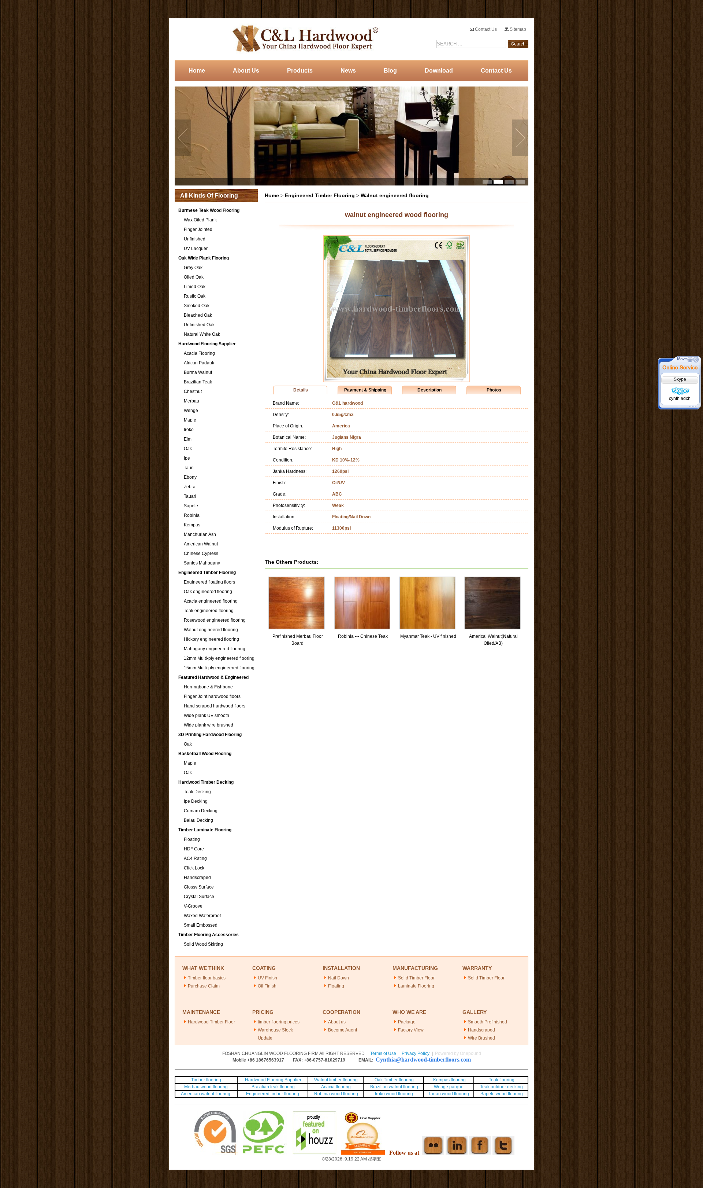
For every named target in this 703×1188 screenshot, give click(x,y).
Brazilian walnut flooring (393, 1086)
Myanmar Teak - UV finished (428, 636)
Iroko (189, 429)
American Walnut (201, 544)
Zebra (190, 486)
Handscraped (197, 877)
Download (439, 70)
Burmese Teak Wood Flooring (208, 210)
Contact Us (485, 29)
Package (407, 1022)
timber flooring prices (279, 1022)
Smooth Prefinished (487, 1022)
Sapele (191, 505)
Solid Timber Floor (416, 978)
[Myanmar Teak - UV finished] (427, 579)
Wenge (191, 410)
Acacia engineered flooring (211, 601)
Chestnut (193, 391)
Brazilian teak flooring (272, 1086)
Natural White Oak (202, 334)
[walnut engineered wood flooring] (396, 380)
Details (300, 390)
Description (429, 390)
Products (300, 70)
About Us (246, 70)
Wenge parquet (449, 1086)
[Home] (303, 39)
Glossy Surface (199, 887)
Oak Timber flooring (394, 1079)
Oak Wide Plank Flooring (203, 258)
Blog (390, 70)
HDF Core (194, 849)
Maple (190, 420)
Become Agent (342, 1030)
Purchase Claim (204, 986)
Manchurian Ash (200, 534)
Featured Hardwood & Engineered (213, 677)
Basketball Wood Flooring (204, 753)
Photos (494, 390)
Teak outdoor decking (501, 1086)
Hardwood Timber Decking (206, 782)
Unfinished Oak (199, 324)
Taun (189, 467)
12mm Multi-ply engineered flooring (219, 658)
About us (337, 1022)
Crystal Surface (199, 896)
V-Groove (193, 906)
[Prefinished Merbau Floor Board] (296, 579)
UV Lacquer (196, 248)
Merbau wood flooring (206, 1086)
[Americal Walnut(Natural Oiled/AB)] (492, 579)
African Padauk (199, 362)
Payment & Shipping (365, 390)
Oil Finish (267, 986)
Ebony (190, 477)
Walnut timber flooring (336, 1079)
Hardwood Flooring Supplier (207, 343)
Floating (192, 839)
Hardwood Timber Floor (211, 1022)
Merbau (191, 401)
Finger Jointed (198, 229)
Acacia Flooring (199, 353)
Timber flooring (206, 1079)
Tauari (190, 496)
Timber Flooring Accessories (208, 934)
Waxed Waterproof (202, 915)
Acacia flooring (336, 1086)
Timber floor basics (207, 978)
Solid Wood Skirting (203, 944)
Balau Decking (198, 820)
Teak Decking (197, 791)
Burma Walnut (198, 372)
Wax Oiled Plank (200, 219)
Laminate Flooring (416, 986)
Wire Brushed (481, 1038)
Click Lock (194, 868)
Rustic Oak (194, 296)
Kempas (192, 524)
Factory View (411, 1030)
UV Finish (267, 978)
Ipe (187, 458)
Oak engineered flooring (208, 591)
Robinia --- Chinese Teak (363, 636)
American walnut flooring (206, 1093)
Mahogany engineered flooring (214, 648)
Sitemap (517, 29)
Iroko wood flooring (394, 1093)
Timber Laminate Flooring (204, 829)
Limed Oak (194, 286)
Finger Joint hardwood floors (212, 696)
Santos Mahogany (202, 563)
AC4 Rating (195, 858)
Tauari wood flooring (448, 1093)
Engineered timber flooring (272, 1093)
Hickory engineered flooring (211, 639)
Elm (187, 439)
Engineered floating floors (209, 582)
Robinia (192, 515)
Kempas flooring (449, 1079)
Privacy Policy (415, 1053)
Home (197, 70)
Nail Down (338, 978)
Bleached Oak (198, 315)
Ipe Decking (196, 801)
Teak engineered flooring (209, 610)
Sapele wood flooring (501, 1093)
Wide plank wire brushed (208, 725)
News (348, 70)
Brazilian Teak (198, 382)
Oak (188, 448)
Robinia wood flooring (336, 1093)
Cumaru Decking (200, 810)
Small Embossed (200, 925)
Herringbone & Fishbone (208, 686)
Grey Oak (193, 267)
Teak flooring (501, 1079)
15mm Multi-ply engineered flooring (219, 667)
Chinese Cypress (201, 553)
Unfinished (194, 239)
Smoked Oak (196, 305)
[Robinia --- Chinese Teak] (362, 579)
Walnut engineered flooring (211, 629)
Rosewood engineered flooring (215, 620)
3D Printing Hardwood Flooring (210, 734)
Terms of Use (383, 1053)
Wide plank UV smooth (206, 715)
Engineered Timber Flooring (207, 572)
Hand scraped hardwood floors (214, 706)
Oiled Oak (194, 277)
